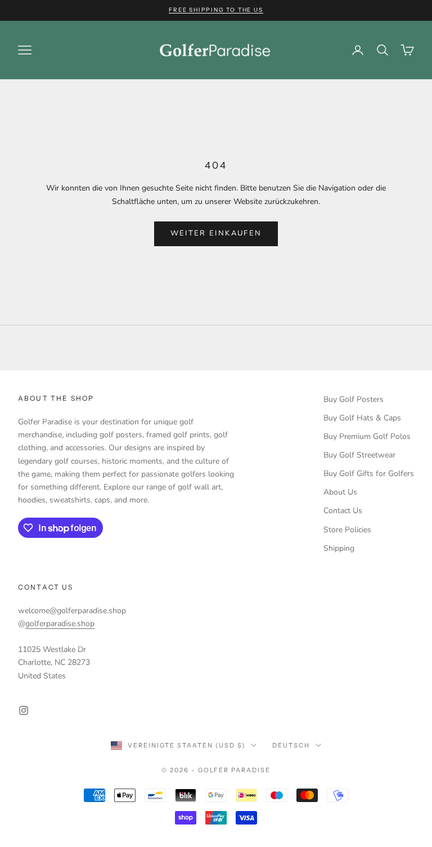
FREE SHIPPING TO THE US (216, 9)
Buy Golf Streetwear (359, 455)
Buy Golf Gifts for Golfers (368, 473)
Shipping (338, 548)
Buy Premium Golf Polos (367, 436)
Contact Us (342, 510)
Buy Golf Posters (353, 399)
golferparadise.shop (59, 623)
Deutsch (291, 745)
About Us (340, 492)
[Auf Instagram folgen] (23, 710)
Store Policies (347, 529)
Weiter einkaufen (216, 233)
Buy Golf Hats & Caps (362, 418)
